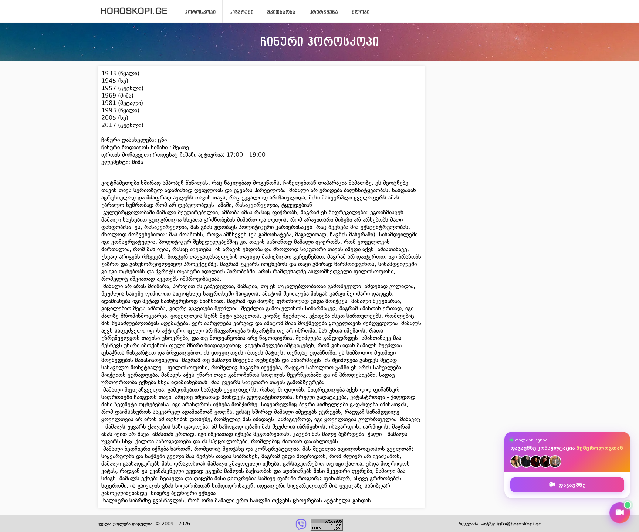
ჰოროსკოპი (200, 12)
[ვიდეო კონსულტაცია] (619, 513)
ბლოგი (360, 12)
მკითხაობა (281, 12)
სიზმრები (241, 12)
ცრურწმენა (323, 12)
